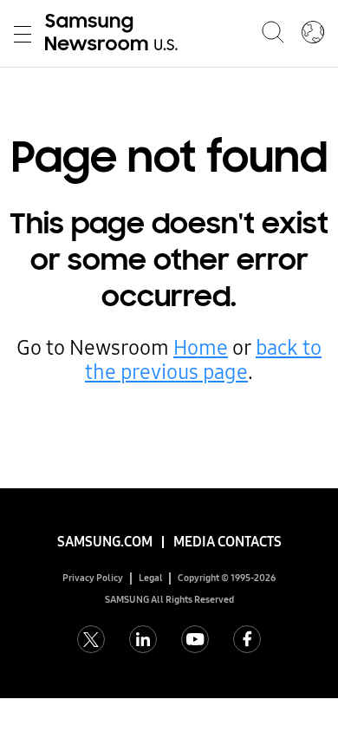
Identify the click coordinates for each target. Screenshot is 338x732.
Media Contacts (227, 541)
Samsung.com (105, 541)
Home (200, 348)
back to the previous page (203, 360)
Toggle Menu (22, 33)
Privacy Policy (92, 578)
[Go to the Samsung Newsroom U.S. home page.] (114, 34)
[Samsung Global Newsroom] (313, 34)
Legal (151, 578)
